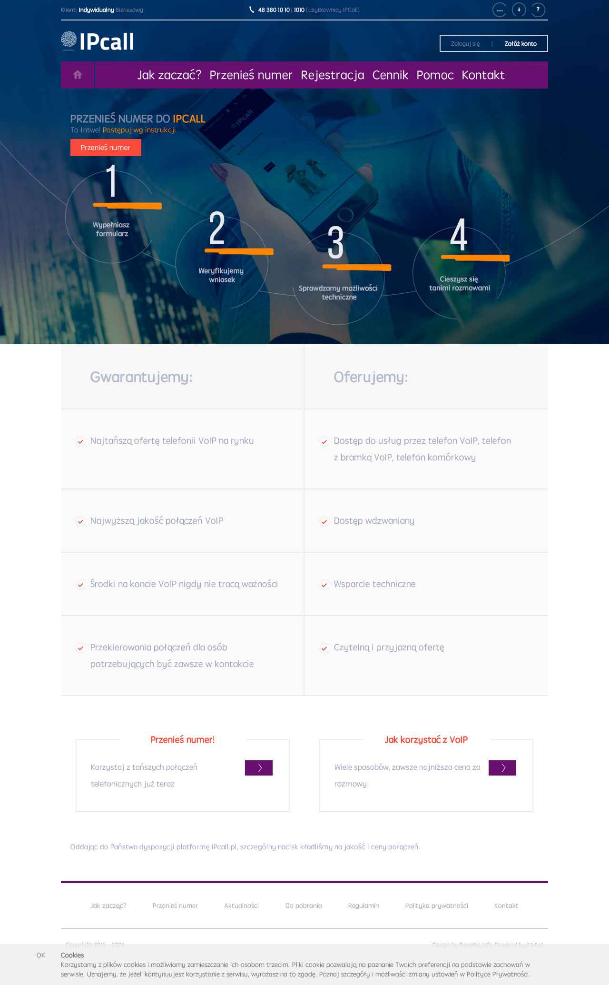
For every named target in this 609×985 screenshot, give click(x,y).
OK (41, 955)
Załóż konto (521, 43)
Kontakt (483, 74)
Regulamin (363, 905)
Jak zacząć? (108, 905)
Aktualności (241, 905)
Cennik (391, 74)
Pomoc (435, 74)
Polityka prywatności (436, 905)
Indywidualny (96, 9)
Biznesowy (129, 9)
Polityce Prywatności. (498, 974)
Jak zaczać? (170, 74)
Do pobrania (303, 905)
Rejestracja (332, 74)
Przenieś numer (251, 74)
